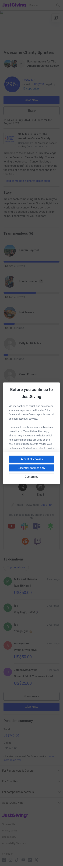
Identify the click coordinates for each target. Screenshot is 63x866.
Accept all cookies (31, 459)
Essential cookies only (31, 467)
